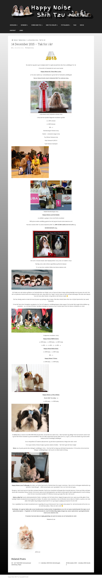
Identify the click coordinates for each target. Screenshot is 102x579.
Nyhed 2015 (22, 40)
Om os (82, 25)
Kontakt (13, 30)
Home (15, 40)
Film (74, 25)
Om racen (13, 25)
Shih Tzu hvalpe (51, 25)
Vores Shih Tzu (36, 25)
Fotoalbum (65, 25)
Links (21, 30)
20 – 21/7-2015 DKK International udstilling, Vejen (21, 563)
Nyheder (24, 25)
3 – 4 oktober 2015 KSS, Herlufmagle (49, 563)
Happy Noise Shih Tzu (13, 577)
